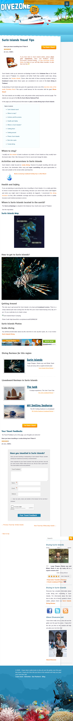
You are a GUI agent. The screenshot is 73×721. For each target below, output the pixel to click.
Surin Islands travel (13, 109)
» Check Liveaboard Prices (54, 582)
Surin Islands (34, 359)
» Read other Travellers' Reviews (56, 580)
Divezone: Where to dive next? (20, 9)
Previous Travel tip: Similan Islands (13, 525)
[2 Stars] (6, 49)
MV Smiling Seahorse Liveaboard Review (42, 411)
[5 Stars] (10, 49)
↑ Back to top (5, 533)
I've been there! (49, 47)
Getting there (11, 128)
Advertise (27, 676)
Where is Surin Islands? (14, 125)
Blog (43, 676)
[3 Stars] (7, 49)
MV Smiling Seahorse (39, 405)
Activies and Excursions (14, 117)
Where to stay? (11, 113)
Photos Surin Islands (13, 136)
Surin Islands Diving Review (46, 368)
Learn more (19, 676)
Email (14, 488)
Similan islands (15, 78)
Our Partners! (36, 676)
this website (13, 154)
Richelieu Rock (10, 89)
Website (14, 494)
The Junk (32, 386)
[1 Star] (4, 49)
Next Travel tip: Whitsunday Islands (45, 525)
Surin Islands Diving (8, 334)
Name (14, 482)
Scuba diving (11, 144)
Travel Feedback (16, 469)
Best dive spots (11, 140)
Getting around (11, 132)
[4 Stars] (9, 49)
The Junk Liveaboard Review (45, 392)
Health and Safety (12, 121)
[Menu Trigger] (66, 3)
